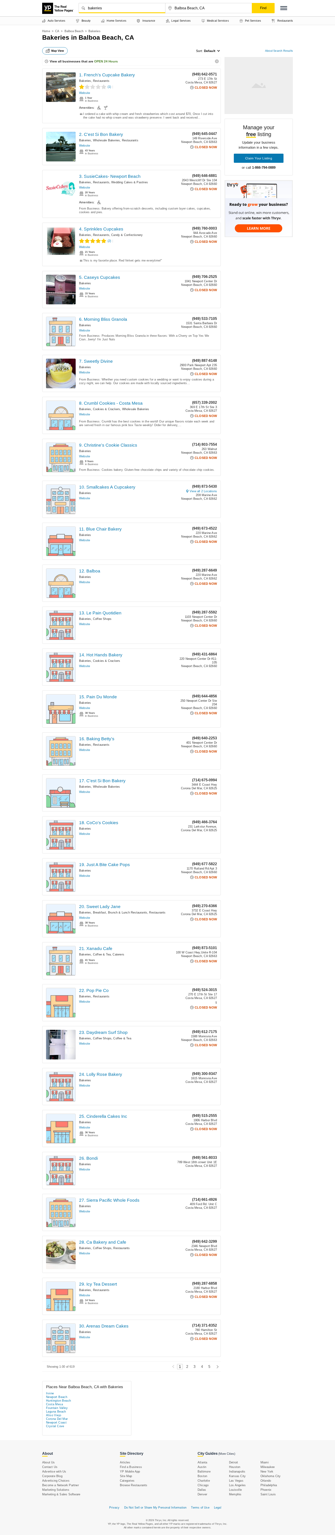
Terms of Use (200, 1507)
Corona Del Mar (57, 1419)
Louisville (235, 1489)
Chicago (203, 1485)
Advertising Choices (56, 1480)
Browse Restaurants (133, 1485)
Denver (202, 1494)
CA (57, 31)
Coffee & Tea (102, 954)
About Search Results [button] (279, 50)
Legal (217, 1507)
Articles (125, 1462)
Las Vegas (236, 1480)
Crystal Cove (55, 1426)
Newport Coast (56, 1422)
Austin (202, 1467)
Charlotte (204, 1480)
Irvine (50, 1393)
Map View (57, 50)
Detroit (233, 1462)
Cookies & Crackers (106, 409)
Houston (234, 1467)
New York (266, 1471)
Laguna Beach (56, 1411)
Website (84, 92)
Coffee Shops (102, 619)
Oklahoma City (270, 1476)
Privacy (114, 1507)
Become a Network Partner (60, 1485)
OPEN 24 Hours (106, 61)
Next (216, 1366)
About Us (48, 1462)
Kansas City (237, 1476)
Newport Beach (56, 1397)
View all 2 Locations (203, 491)
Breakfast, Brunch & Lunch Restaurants (120, 912)
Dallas (202, 1489)
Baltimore (204, 1471)
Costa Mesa (54, 1404)
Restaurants (101, 81)
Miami (264, 1462)
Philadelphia (268, 1485)
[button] (283, 8)
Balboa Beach (73, 31)
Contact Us (49, 1467)
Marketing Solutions (55, 1489)
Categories (127, 1480)
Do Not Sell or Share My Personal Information (155, 1507)
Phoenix (265, 1489)
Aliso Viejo (53, 1415)
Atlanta (202, 1462)
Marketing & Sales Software (61, 1494)
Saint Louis (268, 1494)
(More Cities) (226, 1453)
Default (209, 51)
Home (46, 31)
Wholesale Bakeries (106, 140)
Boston (202, 1476)
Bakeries (85, 81)
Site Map (126, 1476)
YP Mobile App (130, 1471)
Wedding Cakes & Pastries (129, 182)
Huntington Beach (58, 1400)
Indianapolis (237, 1471)
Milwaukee (267, 1467)
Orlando (265, 1480)
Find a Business (131, 1467)
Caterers (118, 954)
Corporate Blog (52, 1476)
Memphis (235, 1494)
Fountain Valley (57, 1408)
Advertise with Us (54, 1471)
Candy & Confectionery (127, 235)
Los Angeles (237, 1485)
